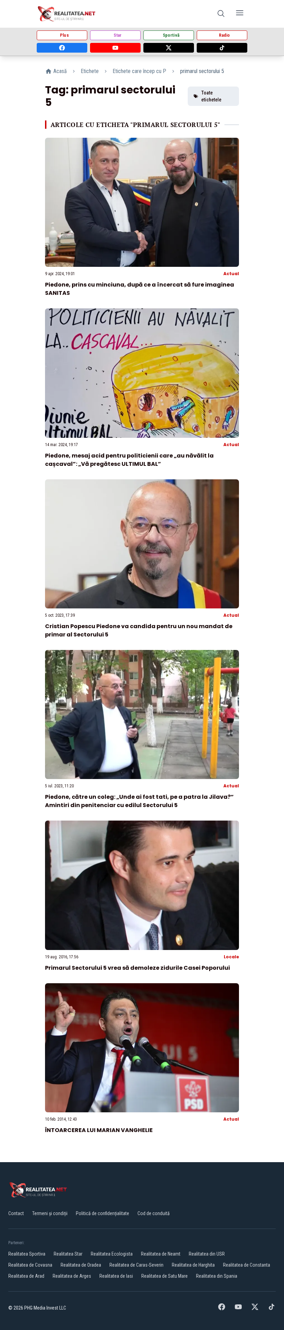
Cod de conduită (153, 1213)
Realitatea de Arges (72, 1276)
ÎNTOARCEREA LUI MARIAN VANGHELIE (99, 1130)
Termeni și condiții (50, 1213)
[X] (168, 48)
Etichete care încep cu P (139, 71)
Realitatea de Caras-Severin (136, 1265)
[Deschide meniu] (239, 14)
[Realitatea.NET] (67, 14)
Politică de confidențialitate (102, 1213)
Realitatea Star (68, 1254)
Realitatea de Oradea (81, 1265)
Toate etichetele (211, 96)
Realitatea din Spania (216, 1276)
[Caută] (221, 14)
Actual (231, 274)
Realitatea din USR (207, 1254)
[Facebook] (62, 48)
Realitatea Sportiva (26, 1254)
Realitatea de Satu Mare (164, 1276)
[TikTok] (222, 48)
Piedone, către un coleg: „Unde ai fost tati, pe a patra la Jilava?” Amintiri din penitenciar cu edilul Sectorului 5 (139, 801)
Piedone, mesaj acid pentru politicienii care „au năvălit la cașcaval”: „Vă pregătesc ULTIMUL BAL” (129, 460)
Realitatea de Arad (26, 1276)
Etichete (90, 71)
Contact (16, 1213)
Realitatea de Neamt (160, 1254)
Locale (231, 957)
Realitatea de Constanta (246, 1265)
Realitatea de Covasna (30, 1265)
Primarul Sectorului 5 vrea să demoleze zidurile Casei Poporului (137, 968)
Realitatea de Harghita (193, 1265)
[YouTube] (115, 48)
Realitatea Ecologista (112, 1254)
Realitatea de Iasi (116, 1276)
